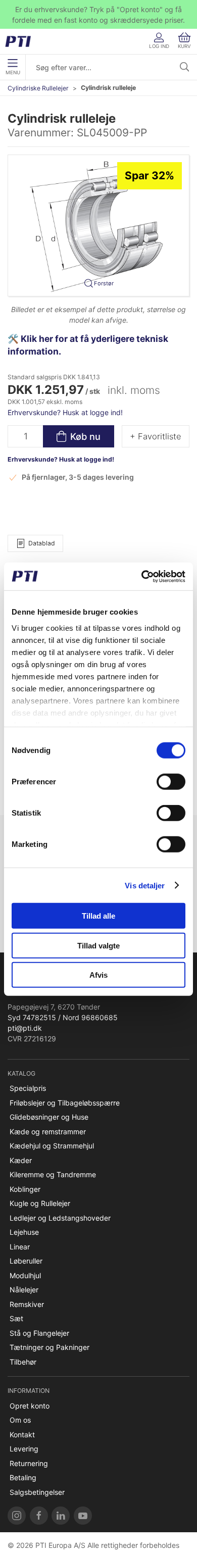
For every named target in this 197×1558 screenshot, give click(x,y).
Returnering (29, 1463)
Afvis (98, 975)
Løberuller (26, 1261)
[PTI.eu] (17, 1515)
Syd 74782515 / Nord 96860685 (63, 1017)
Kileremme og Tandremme (53, 1174)
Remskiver (27, 1304)
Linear (20, 1246)
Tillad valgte (98, 945)
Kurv (184, 46)
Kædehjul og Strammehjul (52, 1145)
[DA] (21, 41)
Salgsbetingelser (37, 1492)
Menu (13, 72)
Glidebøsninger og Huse (49, 1117)
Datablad (41, 543)
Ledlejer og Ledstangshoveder (60, 1218)
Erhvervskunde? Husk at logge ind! (65, 412)
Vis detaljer (145, 885)
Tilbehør (23, 1362)
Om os (20, 1420)
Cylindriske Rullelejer (38, 88)
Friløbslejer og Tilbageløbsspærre (65, 1102)
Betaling (23, 1477)
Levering (24, 1448)
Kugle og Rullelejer (40, 1203)
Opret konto (30, 1405)
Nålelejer (24, 1289)
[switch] (171, 782)
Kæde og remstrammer (48, 1131)
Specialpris (28, 1088)
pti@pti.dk (25, 1028)
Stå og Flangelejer (39, 1333)
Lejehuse (24, 1232)
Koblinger (25, 1189)
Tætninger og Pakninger (49, 1347)
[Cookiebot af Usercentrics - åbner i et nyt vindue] (141, 576)
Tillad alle (98, 916)
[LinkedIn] (61, 1515)
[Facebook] (39, 1515)
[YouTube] (83, 1515)
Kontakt (22, 1434)
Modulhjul (25, 1275)
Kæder (21, 1160)
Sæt (16, 1318)
